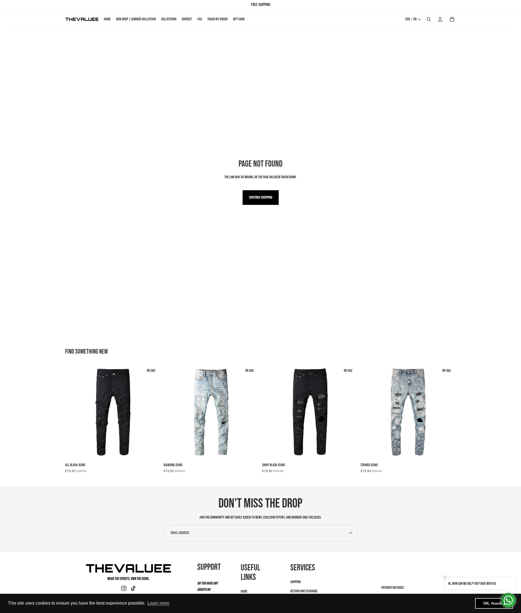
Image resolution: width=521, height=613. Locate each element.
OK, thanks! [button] (494, 603)
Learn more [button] (158, 603)
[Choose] (152, 451)
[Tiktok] (133, 588)
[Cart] (452, 19)
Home (244, 591)
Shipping (295, 582)
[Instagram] (123, 588)
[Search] (429, 19)
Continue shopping (260, 197)
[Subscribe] (350, 533)
